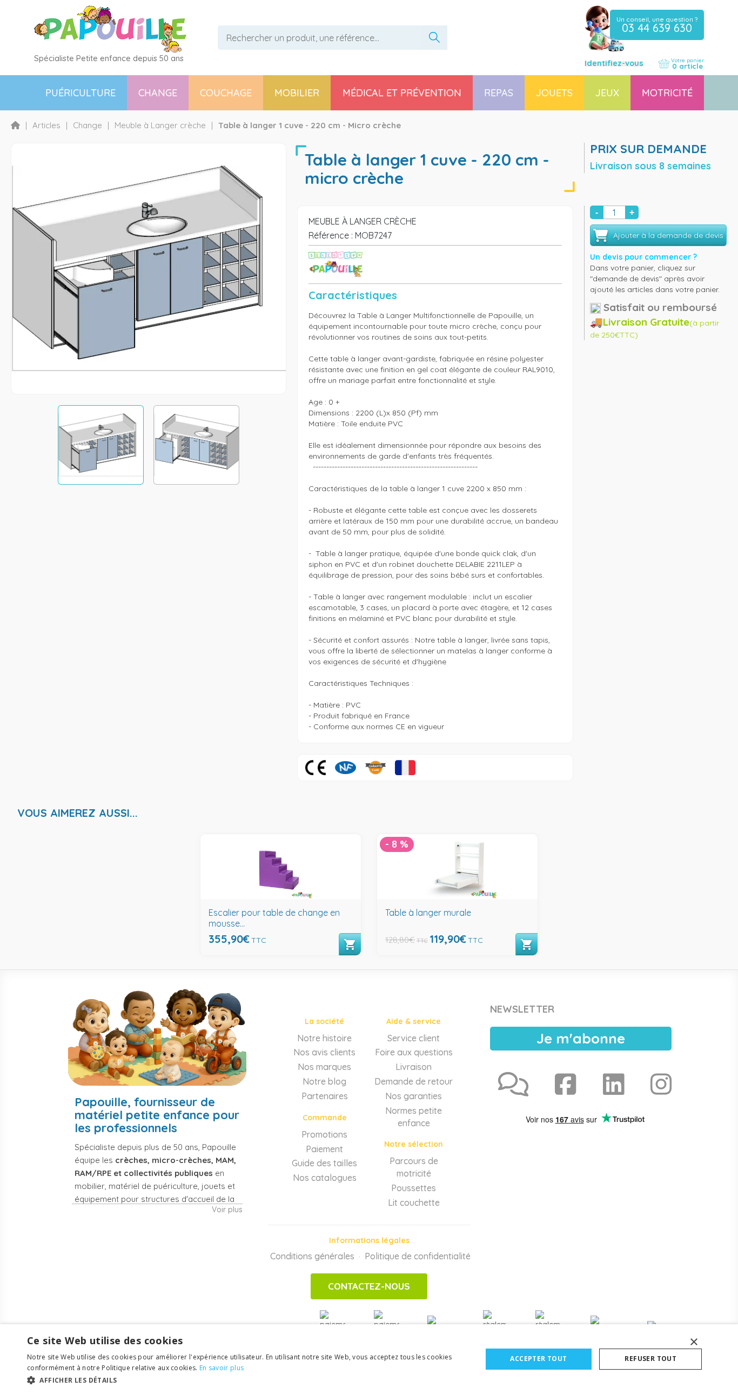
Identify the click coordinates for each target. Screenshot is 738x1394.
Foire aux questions (414, 1052)
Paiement (324, 1149)
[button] (247, 1379)
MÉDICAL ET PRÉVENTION (402, 93)
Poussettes (413, 1187)
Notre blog (324, 1081)
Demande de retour (413, 1081)
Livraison (413, 1066)
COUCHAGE (226, 93)
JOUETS (554, 93)
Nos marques (324, 1066)
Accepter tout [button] (538, 1358)
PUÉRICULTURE (80, 93)
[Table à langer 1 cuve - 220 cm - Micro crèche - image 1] (100, 445)
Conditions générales (312, 1256)
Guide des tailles (324, 1163)
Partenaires (324, 1096)
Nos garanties (413, 1096)
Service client (413, 1038)
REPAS (498, 93)
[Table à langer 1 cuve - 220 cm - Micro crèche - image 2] (196, 445)
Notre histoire (324, 1038)
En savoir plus (221, 1367)
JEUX (607, 93)
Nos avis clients (324, 1052)
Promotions (324, 1134)
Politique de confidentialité (418, 1256)
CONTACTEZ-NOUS (369, 1286)
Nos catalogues (325, 1177)
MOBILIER (296, 93)
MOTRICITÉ (667, 93)
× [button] (693, 1342)
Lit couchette (414, 1202)
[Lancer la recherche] (434, 37)
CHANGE (157, 93)
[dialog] (369, 1359)
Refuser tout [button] (650, 1358)
